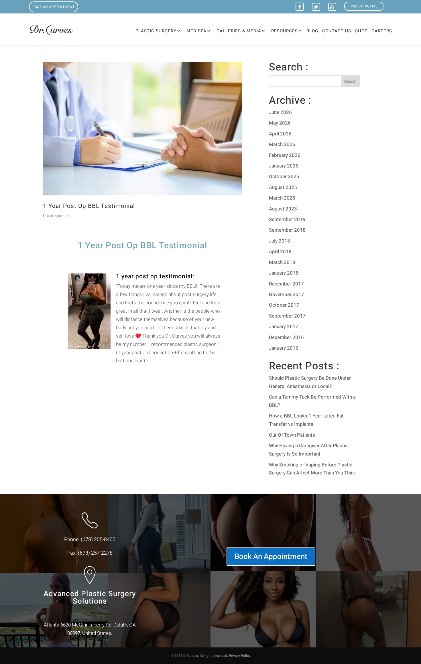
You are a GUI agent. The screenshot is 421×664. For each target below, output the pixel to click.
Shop (361, 31)
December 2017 (286, 283)
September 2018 (287, 230)
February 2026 (284, 155)
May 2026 (280, 123)
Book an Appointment (53, 6)
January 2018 (283, 273)
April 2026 (280, 133)
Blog (312, 31)
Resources (284, 31)
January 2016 (283, 348)
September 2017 (287, 316)
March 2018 (282, 262)
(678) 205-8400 (98, 539)
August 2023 (283, 208)
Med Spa (196, 31)
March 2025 (282, 198)
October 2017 (284, 305)
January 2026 (283, 166)
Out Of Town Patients (292, 435)
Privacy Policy (239, 655)
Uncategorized (56, 216)
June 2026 (280, 112)
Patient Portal (364, 6)
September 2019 (287, 219)
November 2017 (286, 294)
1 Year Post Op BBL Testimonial (89, 206)
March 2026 (282, 144)
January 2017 (283, 326)
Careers (381, 31)
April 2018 (280, 251)
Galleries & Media (239, 31)
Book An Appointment (271, 556)
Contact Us (336, 31)
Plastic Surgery (155, 31)
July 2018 (279, 241)
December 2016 (286, 337)
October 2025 (284, 176)
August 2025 (283, 187)
